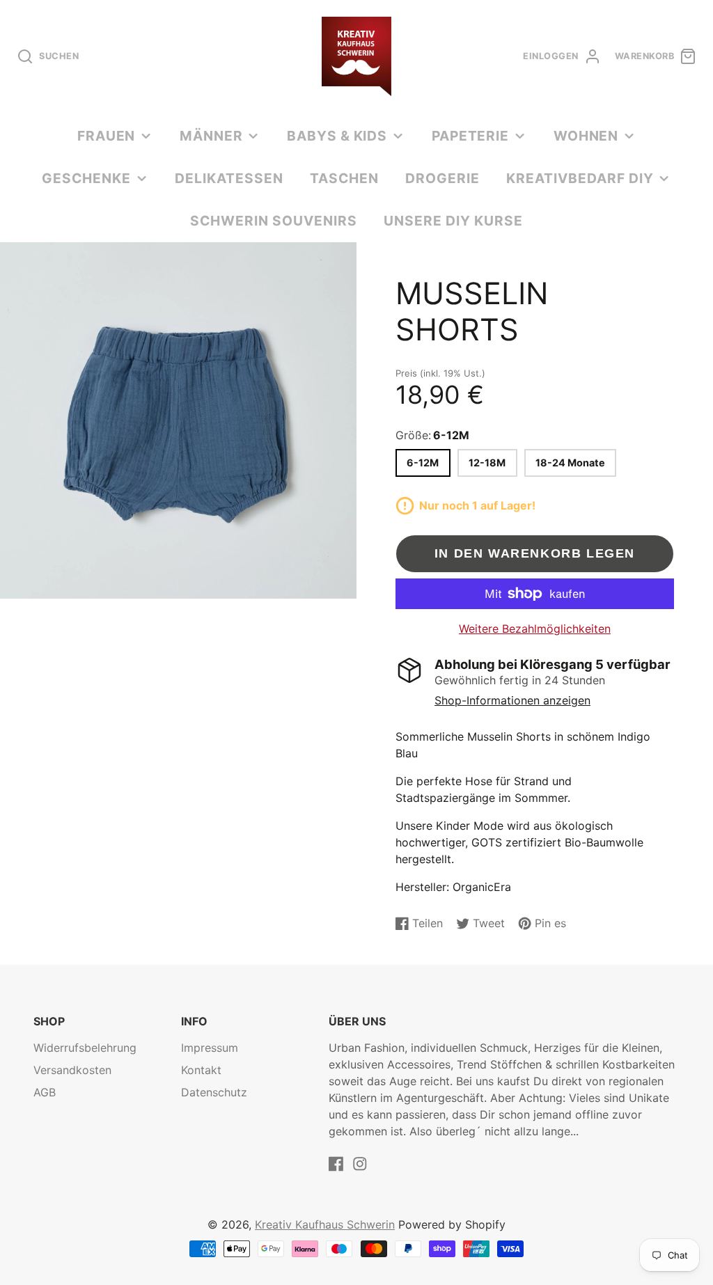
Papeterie (471, 135)
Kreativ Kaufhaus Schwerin (325, 1224)
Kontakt (201, 1070)
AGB (44, 1092)
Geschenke (86, 178)
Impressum (209, 1048)
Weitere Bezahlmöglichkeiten (535, 629)
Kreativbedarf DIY (579, 178)
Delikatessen (229, 178)
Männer (211, 135)
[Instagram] (360, 1164)
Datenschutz (214, 1092)
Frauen (106, 135)
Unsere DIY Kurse (453, 220)
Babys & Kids (337, 135)
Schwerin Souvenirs (273, 220)
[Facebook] (336, 1164)
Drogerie (442, 178)
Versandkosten (72, 1070)
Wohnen (586, 135)
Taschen (344, 178)
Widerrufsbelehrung (84, 1048)
